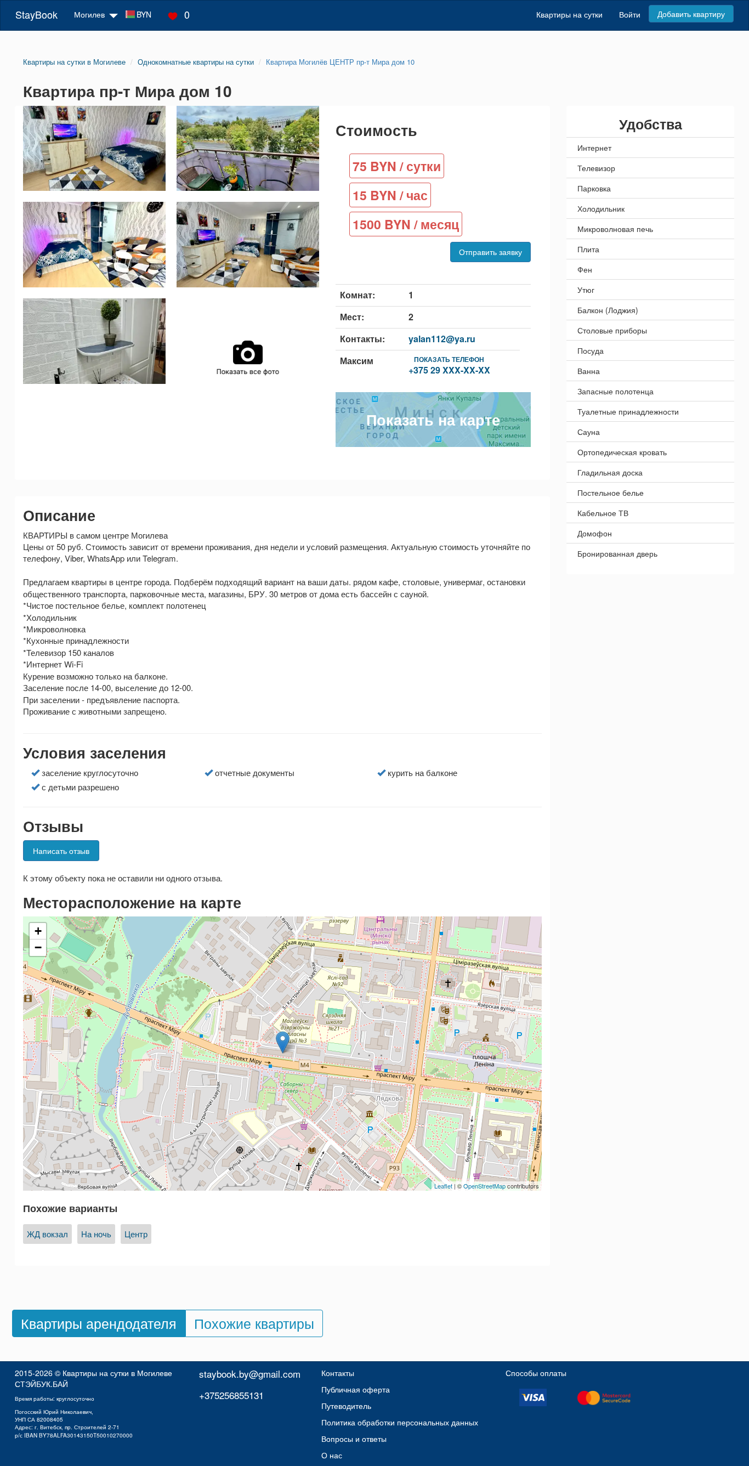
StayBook (36, 14)
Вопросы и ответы (354, 1438)
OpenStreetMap (484, 1185)
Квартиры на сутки (569, 14)
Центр (135, 1233)
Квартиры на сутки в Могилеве (117, 1372)
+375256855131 (231, 1395)
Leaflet (443, 1185)
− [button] (38, 947)
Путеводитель (346, 1405)
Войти (629, 14)
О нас (331, 1455)
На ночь (96, 1233)
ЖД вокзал (47, 1233)
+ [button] (38, 931)
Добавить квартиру (691, 13)
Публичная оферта (355, 1389)
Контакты (337, 1372)
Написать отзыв (61, 850)
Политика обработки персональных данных (399, 1422)
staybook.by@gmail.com (249, 1373)
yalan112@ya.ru (441, 338)
